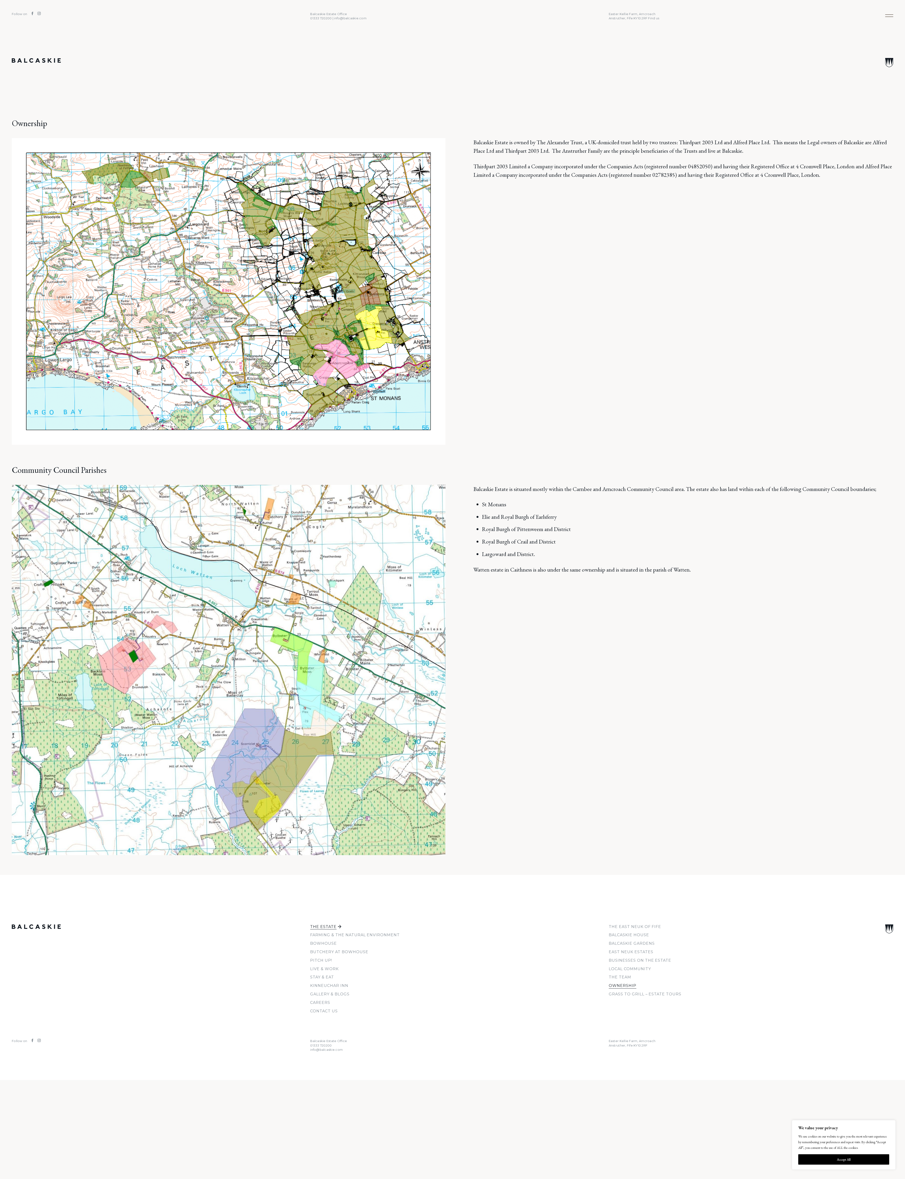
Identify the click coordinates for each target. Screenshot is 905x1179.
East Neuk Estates (631, 952)
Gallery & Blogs (329, 994)
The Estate (323, 926)
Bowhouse (323, 943)
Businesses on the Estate (640, 960)
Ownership (622, 985)
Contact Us (324, 1011)
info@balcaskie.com (326, 1049)
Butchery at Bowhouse (339, 952)
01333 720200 (321, 1045)
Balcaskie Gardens (631, 943)
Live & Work (324, 969)
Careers (320, 1002)
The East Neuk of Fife (635, 926)
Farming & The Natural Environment (355, 935)
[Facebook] (31, 14)
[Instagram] (37, 14)
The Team (620, 977)
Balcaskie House (629, 935)
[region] (844, 1145)
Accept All (844, 1159)
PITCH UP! (321, 960)
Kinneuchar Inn (329, 985)
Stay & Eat (322, 977)
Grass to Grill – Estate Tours (645, 994)
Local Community (630, 969)
